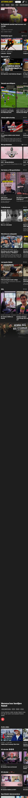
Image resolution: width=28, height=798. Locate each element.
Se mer (23, 32)
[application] (14, 15)
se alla (25, 35)
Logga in (18, 2)
